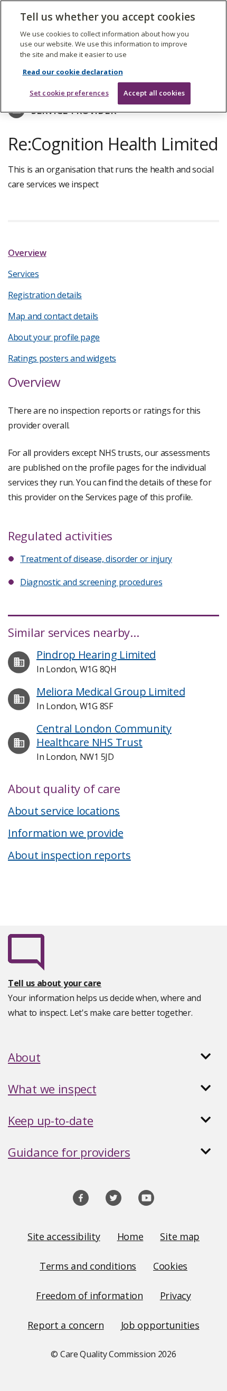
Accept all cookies (154, 93)
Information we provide (65, 833)
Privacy (175, 1295)
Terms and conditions (88, 1266)
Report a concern (65, 1325)
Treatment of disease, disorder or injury (96, 559)
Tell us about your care (54, 983)
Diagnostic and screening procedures (91, 582)
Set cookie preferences (69, 93)
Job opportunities (160, 1325)
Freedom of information (89, 1295)
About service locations (64, 811)
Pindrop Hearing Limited (96, 654)
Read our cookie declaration (73, 72)
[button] (113, 1057)
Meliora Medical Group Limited (110, 691)
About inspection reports (69, 855)
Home (130, 1236)
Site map (180, 1236)
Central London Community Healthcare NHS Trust (104, 735)
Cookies (170, 1266)
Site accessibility (63, 1236)
